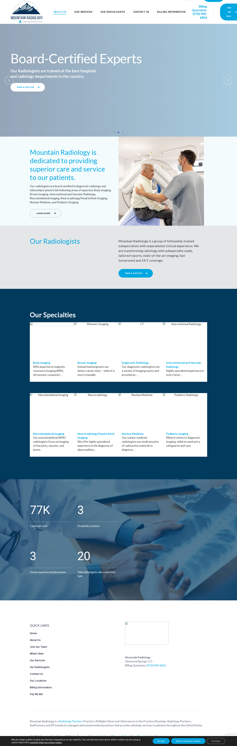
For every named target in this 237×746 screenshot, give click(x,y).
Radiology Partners (71, 721)
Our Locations (38, 680)
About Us (35, 640)
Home (33, 633)
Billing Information (41, 687)
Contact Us (36, 673)
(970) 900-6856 (156, 665)
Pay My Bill (36, 694)
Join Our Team (38, 646)
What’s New (37, 653)
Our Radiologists (40, 667)
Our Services (37, 660)
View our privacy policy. (50, 742)
